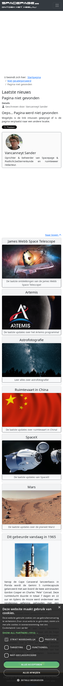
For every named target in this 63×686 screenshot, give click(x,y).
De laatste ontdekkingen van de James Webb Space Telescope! (31, 283)
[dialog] (31, 645)
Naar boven (52, 234)
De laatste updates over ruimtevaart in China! (31, 429)
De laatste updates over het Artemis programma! (31, 332)
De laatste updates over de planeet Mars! (31, 527)
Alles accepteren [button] (31, 664)
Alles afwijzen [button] (31, 672)
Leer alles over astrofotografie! (31, 379)
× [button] (59, 607)
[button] (31, 633)
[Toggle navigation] (57, 5)
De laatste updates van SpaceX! (31, 477)
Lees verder (22, 627)
